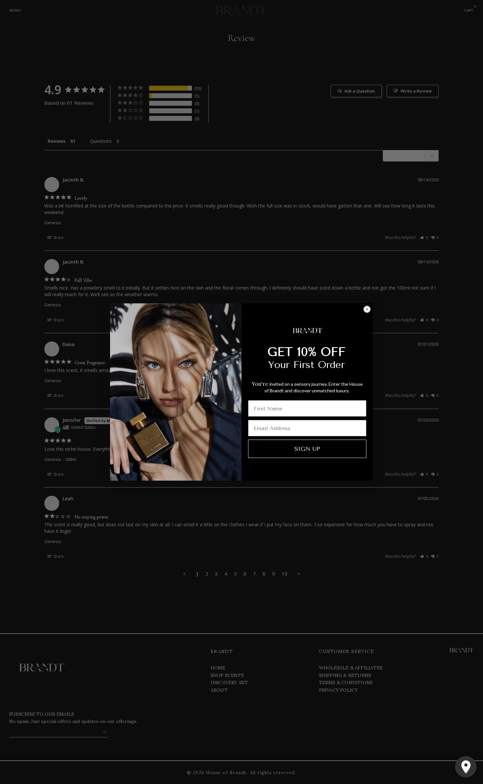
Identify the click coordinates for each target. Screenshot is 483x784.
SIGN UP (307, 448)
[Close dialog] (367, 309)
